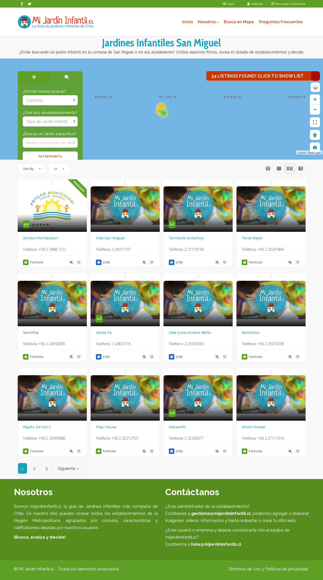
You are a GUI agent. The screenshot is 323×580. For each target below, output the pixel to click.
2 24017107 (121, 249)
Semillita (31, 332)
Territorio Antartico (186, 238)
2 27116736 (194, 249)
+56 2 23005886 (52, 438)
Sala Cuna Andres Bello (190, 332)
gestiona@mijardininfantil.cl (221, 513)
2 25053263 (194, 343)
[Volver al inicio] (315, 147)
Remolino (250, 332)
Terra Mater (252, 238)
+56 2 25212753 (125, 438)
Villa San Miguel (110, 238)
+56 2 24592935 (52, 343)
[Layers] (315, 87)
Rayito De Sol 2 (37, 427)
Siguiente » (68, 468)
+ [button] (315, 99)
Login (230, 4)
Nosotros (207, 21)
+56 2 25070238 (270, 343)
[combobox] (50, 100)
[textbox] (50, 100)
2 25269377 (194, 438)
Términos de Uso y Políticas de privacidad (268, 568)
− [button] (315, 109)
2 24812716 (121, 343)
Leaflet (302, 152)
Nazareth (177, 427)
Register (257, 4)
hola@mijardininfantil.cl (216, 544)
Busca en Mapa (239, 21)
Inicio (187, 21)
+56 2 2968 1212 (52, 249)
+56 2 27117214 (270, 438)
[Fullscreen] (315, 122)
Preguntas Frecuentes (281, 21)
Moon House (253, 427)
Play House (106, 427)
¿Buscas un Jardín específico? (49, 134)
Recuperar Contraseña (289, 4)
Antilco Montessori (40, 238)
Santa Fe (104, 332)
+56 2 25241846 (270, 249)
